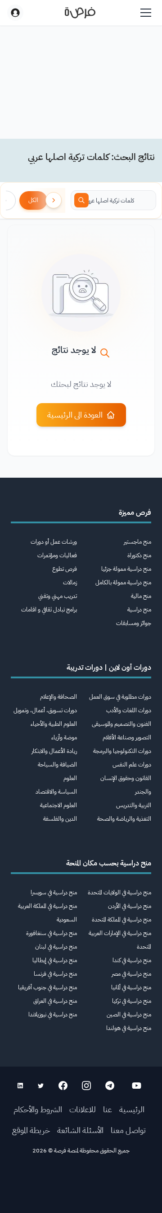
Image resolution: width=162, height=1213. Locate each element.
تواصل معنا (128, 1130)
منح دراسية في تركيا (131, 1001)
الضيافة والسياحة (57, 764)
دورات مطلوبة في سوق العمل (120, 696)
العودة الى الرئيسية (75, 415)
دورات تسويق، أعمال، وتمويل (45, 710)
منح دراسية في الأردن (129, 906)
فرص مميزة (135, 512)
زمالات (70, 582)
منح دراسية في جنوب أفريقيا (47, 987)
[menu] (146, 12)
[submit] (81, 200)
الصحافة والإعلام (58, 696)
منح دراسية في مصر (131, 973)
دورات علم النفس (131, 764)
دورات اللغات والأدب (128, 710)
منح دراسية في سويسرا (54, 892)
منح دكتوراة (139, 555)
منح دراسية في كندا (131, 960)
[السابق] (53, 200)
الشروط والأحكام (38, 1109)
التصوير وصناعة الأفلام (127, 737)
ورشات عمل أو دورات (54, 541)
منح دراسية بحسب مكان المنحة (108, 863)
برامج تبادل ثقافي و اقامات (49, 609)
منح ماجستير (137, 541)
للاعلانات (82, 1109)
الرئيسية (131, 1109)
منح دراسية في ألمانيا (131, 987)
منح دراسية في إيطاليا (54, 960)
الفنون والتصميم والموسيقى (121, 723)
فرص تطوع (64, 568)
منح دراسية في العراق (55, 1001)
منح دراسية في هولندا (128, 1028)
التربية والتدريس (133, 805)
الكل (33, 200)
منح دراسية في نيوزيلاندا (52, 1014)
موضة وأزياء (64, 737)
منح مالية (141, 596)
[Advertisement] (81, 1186)
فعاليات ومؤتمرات (57, 555)
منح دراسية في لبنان (56, 946)
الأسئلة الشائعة (80, 1130)
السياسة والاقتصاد (56, 791)
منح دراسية (139, 609)
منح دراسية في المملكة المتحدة (121, 919)
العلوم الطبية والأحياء (54, 723)
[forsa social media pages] (136, 1085)
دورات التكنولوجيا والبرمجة (122, 751)
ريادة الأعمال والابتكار (54, 751)
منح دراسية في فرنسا (55, 973)
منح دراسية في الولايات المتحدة (119, 892)
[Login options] (15, 13)
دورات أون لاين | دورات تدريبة (109, 667)
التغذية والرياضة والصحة (124, 818)
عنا (107, 1109)
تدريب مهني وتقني (57, 596)
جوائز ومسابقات (133, 623)
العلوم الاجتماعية (58, 805)
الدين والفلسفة (60, 818)
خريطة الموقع (31, 1130)
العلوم (70, 778)
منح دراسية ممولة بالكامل (123, 582)
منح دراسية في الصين (129, 1014)
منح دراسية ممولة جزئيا (126, 568)
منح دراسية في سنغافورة (51, 933)
